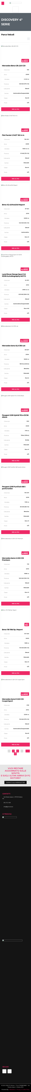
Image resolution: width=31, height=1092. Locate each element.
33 (15, 754)
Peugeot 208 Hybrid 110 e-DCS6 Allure (15, 416)
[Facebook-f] (4, 1071)
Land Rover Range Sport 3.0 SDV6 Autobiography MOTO (14, 275)
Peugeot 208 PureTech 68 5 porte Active (13, 488)
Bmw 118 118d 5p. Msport (12, 630)
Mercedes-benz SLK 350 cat (13, 346)
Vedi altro (15, 109)
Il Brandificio (12, 1089)
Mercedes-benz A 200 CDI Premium (13, 559)
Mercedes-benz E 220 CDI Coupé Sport (13, 700)
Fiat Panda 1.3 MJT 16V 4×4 (13, 135)
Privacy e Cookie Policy (23, 1089)
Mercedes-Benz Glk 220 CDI (13, 66)
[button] (2, 10)
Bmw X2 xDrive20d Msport (13, 205)
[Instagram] (10, 1071)
